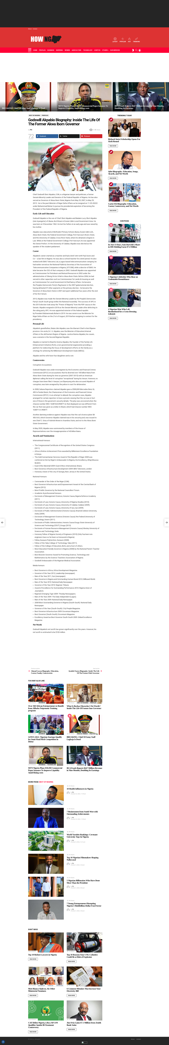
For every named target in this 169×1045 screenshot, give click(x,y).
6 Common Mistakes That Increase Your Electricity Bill (84, 990)
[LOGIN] (139, 50)
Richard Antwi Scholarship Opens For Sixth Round (124, 140)
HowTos (97, 50)
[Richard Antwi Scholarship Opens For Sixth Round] (124, 128)
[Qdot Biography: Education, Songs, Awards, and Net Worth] (124, 160)
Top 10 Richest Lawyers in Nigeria (42, 955)
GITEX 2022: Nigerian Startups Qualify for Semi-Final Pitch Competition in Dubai (45, 739)
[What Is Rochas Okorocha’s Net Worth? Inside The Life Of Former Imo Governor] (84, 694)
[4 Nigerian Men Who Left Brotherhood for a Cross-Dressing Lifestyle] (124, 298)
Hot (129, 41)
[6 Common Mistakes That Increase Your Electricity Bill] (84, 976)
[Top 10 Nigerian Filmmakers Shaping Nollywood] (46, 864)
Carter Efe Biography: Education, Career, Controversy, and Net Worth (123, 205)
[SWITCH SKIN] (133, 50)
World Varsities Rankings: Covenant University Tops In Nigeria (82, 835)
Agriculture (76, 50)
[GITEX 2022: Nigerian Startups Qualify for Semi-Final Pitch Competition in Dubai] (46, 725)
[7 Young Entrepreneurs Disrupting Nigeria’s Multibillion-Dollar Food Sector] (46, 910)
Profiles (42, 50)
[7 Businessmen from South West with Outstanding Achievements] (46, 818)
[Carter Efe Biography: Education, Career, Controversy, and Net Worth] (124, 192)
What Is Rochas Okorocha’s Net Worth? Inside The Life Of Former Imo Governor (84, 707)
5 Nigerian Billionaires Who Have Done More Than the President (83, 881)
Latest (115, 41)
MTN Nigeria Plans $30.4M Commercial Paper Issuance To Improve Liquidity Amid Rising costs (45, 770)
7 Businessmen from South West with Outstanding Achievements (82, 812)
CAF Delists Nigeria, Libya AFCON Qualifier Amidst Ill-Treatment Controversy (43, 1025)
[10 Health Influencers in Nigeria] (46, 795)
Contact (35, 29)
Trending (136, 41)
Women (67, 50)
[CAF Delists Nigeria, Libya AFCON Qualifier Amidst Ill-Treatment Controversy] (46, 1010)
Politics (93, 733)
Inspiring (59, 50)
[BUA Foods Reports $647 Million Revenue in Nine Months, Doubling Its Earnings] (141, 96)
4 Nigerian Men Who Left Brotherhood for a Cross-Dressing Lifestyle (122, 311)
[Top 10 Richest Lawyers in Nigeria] (46, 942)
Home (35, 50)
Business (50, 50)
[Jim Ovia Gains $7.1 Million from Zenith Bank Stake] (84, 1010)
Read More (33, 959)
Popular (123, 41)
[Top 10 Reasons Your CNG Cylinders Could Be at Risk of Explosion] (84, 942)
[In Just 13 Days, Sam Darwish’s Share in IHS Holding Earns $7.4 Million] (124, 233)
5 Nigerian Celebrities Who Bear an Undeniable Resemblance (123, 278)
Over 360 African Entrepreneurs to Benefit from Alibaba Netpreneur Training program (46, 708)
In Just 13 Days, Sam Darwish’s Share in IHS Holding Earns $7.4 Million (124, 245)
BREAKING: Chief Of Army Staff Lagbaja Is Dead (81, 738)
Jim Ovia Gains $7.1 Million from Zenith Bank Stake (84, 1024)
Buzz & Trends (82, 733)
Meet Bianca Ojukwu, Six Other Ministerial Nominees (41, 990)
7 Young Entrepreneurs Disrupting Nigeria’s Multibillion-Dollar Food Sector (84, 904)
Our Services (115, 50)
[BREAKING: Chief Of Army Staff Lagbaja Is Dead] (28, 96)
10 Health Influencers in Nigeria (80, 789)
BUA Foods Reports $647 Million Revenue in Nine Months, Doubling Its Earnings (84, 769)
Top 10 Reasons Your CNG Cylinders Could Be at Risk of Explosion (82, 956)
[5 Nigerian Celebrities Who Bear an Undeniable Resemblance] (124, 265)
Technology (87, 50)
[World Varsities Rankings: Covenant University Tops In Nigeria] (46, 841)
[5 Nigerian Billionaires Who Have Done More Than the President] (46, 887)
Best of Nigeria (82, 703)
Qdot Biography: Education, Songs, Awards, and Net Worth (123, 172)
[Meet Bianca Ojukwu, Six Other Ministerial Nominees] (46, 976)
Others (105, 50)
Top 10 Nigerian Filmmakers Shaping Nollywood (82, 858)
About (30, 29)
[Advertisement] (84, 13)
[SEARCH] (136, 50)
